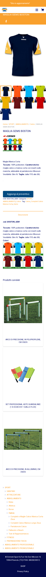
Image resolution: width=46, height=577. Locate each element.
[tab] (23, 214)
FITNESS (10, 537)
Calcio (32, 124)
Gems (16, 204)
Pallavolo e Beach (16, 530)
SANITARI (11, 491)
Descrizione (23, 215)
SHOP (23, 566)
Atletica (12, 506)
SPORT (11, 124)
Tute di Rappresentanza (18, 534)
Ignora (33, 3)
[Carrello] (43, 10)
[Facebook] (6, 21)
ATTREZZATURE (14, 495)
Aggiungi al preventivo (18, 194)
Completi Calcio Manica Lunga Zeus (26, 523)
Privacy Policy (23, 571)
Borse (11, 509)
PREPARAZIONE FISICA (16, 541)
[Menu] (37, 10)
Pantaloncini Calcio (19, 526)
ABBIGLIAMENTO (22, 124)
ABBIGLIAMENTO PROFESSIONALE (19, 545)
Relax (11, 502)
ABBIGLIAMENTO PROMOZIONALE (19, 548)
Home (5, 124)
